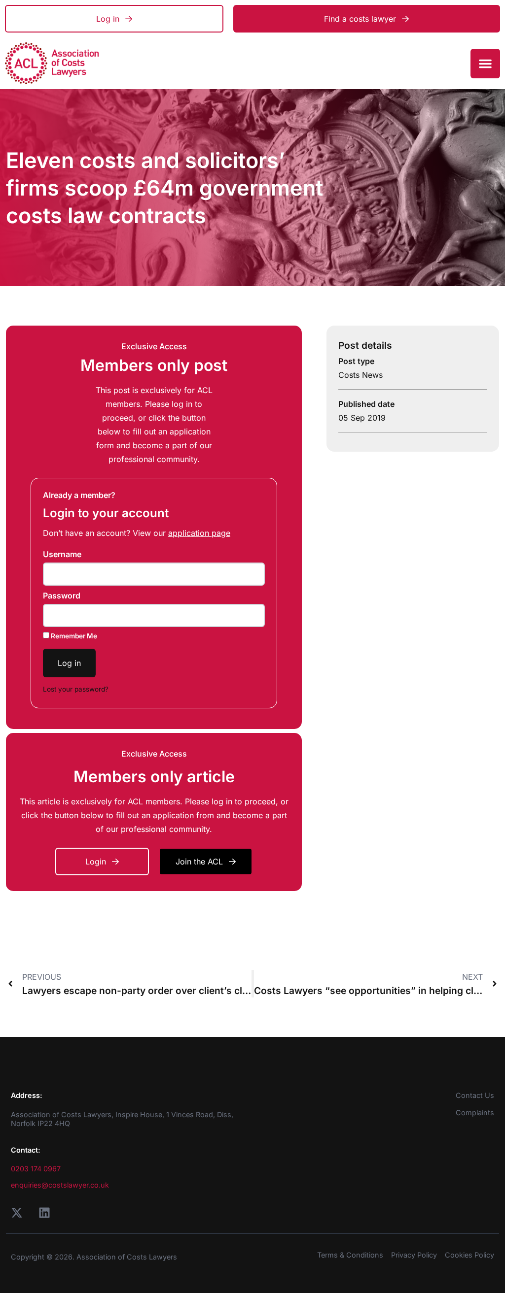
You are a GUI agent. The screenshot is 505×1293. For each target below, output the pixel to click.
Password (61, 595)
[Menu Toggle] (485, 63)
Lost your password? (75, 689)
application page (199, 533)
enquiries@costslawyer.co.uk (60, 1185)
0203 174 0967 (36, 1168)
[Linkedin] (44, 1213)
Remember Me (73, 636)
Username (62, 554)
